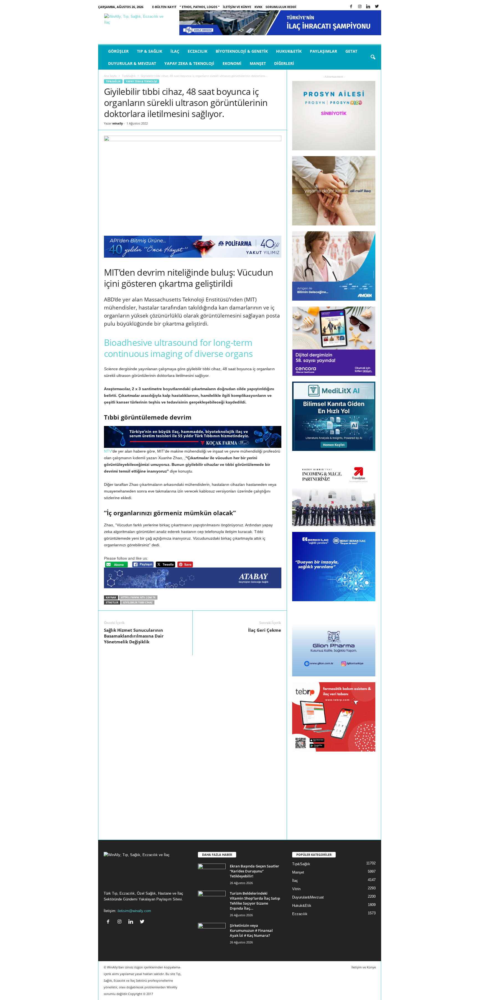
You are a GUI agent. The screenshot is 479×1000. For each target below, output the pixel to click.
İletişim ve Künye (237, 7)
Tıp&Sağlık (129, 76)
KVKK (258, 7)
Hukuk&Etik (289, 51)
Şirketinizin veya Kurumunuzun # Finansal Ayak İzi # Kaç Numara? (251, 930)
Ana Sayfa (110, 76)
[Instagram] (359, 7)
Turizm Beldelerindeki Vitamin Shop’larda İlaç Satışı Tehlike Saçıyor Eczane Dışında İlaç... (255, 901)
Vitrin (296, 889)
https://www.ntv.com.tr (138, 597)
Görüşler (118, 51)
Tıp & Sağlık (149, 51)
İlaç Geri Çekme (264, 630)
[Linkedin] (368, 7)
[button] (373, 57)
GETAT (351, 51)
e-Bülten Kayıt (164, 7)
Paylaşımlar (323, 51)
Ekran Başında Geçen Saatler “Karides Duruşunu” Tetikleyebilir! (254, 871)
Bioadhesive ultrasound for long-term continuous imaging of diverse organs (178, 347)
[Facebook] (351, 7)
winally (117, 123)
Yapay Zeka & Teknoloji (189, 63)
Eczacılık (197, 51)
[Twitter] (377, 7)
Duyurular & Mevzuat (132, 63)
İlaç (174, 51)
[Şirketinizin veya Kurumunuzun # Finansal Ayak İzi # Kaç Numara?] (212, 933)
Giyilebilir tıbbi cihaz (137, 602)
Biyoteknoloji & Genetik (242, 51)
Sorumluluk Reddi (281, 7)
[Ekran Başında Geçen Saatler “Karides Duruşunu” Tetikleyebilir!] (212, 874)
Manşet (258, 63)
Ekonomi (232, 63)
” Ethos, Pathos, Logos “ (200, 7)
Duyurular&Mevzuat (308, 897)
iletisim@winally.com (134, 911)
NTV (108, 451)
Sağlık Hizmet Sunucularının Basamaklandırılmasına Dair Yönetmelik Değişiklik (134, 635)
